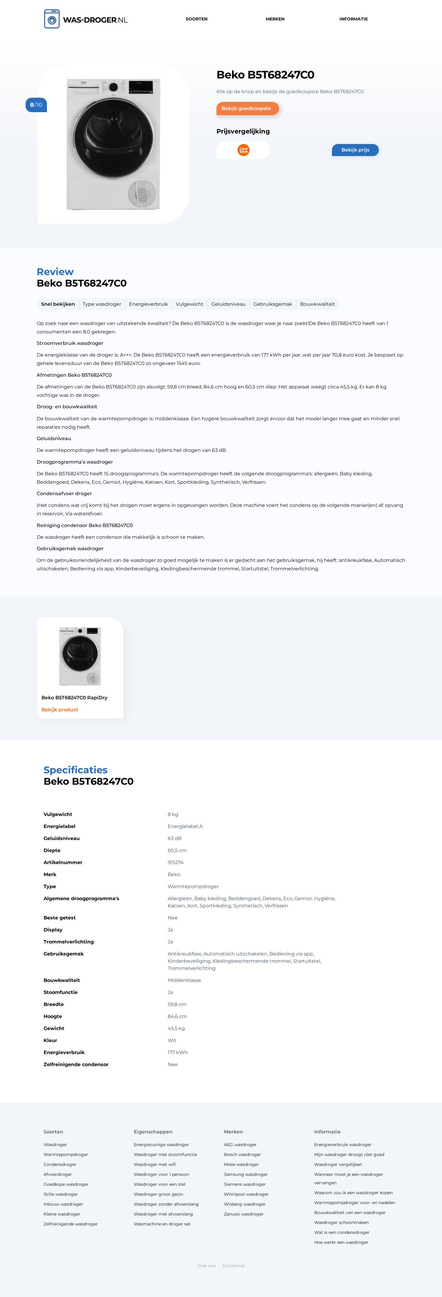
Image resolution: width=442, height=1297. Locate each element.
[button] (247, 108)
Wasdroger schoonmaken (341, 1222)
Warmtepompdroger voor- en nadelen (354, 1202)
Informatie (327, 1132)
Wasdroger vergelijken (338, 1164)
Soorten (53, 1132)
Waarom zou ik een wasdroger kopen (353, 1192)
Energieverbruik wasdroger (343, 1144)
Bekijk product (59, 710)
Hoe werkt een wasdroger (341, 1242)
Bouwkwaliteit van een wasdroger (350, 1212)
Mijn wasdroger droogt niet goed (349, 1154)
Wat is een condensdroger (342, 1232)
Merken (233, 1132)
